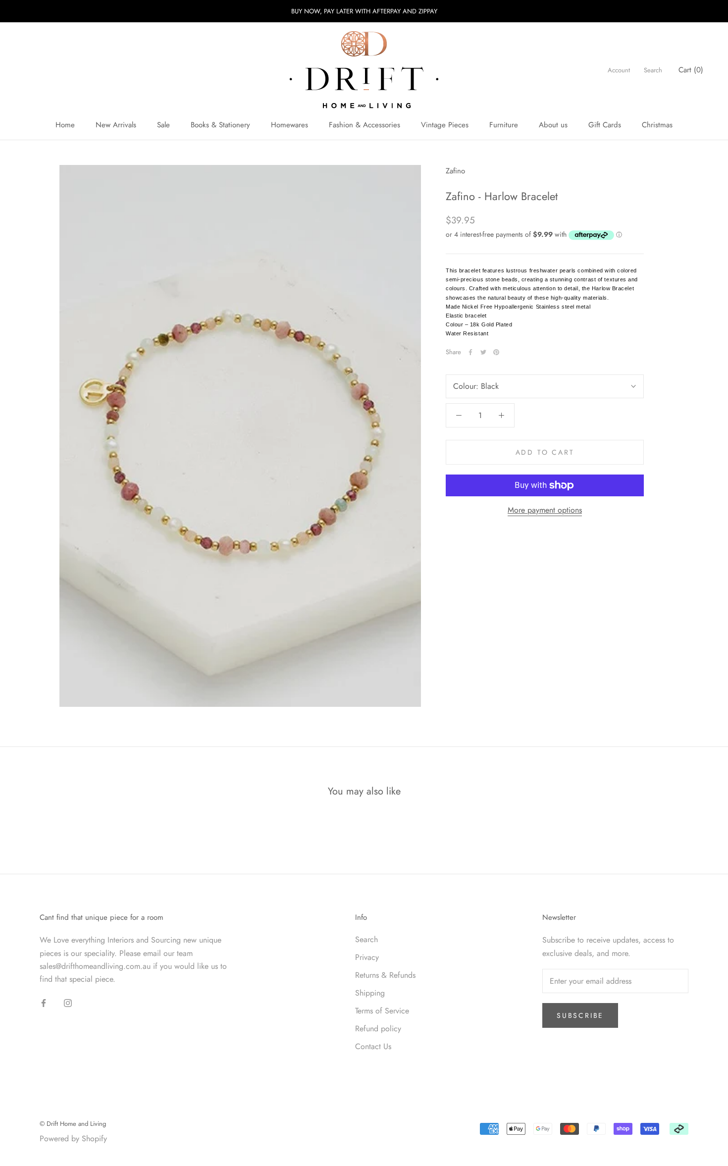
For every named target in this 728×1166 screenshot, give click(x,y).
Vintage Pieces (444, 124)
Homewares (289, 124)
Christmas (657, 124)
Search (653, 70)
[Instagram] (68, 1002)
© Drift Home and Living (73, 1123)
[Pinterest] (496, 352)
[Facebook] (470, 352)
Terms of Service (382, 1010)
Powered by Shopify (73, 1138)
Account (619, 70)
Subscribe (580, 1015)
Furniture (503, 124)
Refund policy (378, 1028)
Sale (163, 124)
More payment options (545, 510)
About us (553, 124)
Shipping (370, 993)
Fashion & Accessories (364, 124)
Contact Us (373, 1046)
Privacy (367, 957)
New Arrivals (116, 124)
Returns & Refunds (385, 975)
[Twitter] (483, 352)
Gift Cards (604, 124)
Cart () (690, 69)
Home (65, 124)
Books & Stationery (220, 124)
